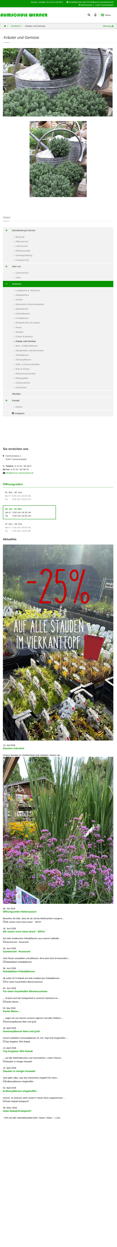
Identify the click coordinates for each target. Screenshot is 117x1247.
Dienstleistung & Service (23, 230)
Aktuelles (16, 394)
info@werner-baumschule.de (20, 473)
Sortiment (16, 284)
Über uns (16, 266)
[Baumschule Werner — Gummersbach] (5, 26)
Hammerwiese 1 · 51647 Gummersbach (96, 5)
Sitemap (107, 26)
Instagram (19, 413)
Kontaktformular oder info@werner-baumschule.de (90, 2)
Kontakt (15, 400)
